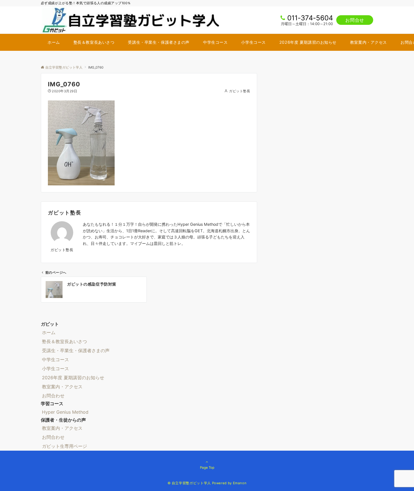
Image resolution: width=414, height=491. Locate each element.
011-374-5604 (310, 18)
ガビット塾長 (239, 91)
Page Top (207, 468)
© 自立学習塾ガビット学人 (189, 483)
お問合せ (354, 20)
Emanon (240, 483)
